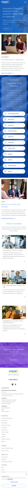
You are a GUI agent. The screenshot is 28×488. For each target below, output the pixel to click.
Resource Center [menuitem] (5, 450)
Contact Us (6, 28)
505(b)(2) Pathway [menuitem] (5, 439)
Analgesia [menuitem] (3, 434)
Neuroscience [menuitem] (4, 420)
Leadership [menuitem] (3, 459)
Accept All (14, 485)
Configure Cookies (14, 481)
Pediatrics (10, 159)
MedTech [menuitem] (3, 441)
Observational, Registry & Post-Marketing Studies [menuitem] (12, 394)
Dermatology (11, 142)
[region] (14, 480)
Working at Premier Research (7, 218)
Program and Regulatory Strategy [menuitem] (9, 400)
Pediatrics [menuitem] (3, 436)
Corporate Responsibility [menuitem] (6, 461)
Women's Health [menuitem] (5, 432)
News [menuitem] (2, 467)
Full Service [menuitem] (3, 392)
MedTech (10, 171)
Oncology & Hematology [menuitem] (6, 418)
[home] (14, 373)
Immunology (11, 136)
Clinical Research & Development (8, 390)
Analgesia (10, 154)
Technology (4, 406)
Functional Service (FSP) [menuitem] (6, 395)
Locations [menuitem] (3, 472)
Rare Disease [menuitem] (4, 423)
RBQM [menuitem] (2, 409)
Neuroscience (11, 119)
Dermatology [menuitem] (4, 429)
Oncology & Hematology (13, 113)
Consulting (3, 398)
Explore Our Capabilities (6, 73)
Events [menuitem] (2, 469)
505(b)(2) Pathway (12, 165)
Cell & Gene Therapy (12, 131)
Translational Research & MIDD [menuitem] (8, 401)
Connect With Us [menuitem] (13, 379)
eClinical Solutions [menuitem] (5, 411)
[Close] (26, 474)
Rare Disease (11, 125)
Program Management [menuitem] (6, 403)
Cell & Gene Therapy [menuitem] (5, 425)
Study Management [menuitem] (5, 407)
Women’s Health (11, 148)
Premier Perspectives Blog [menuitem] (7, 448)
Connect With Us (14, 360)
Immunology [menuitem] (4, 427)
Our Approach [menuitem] (4, 457)
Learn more (10, 479)
